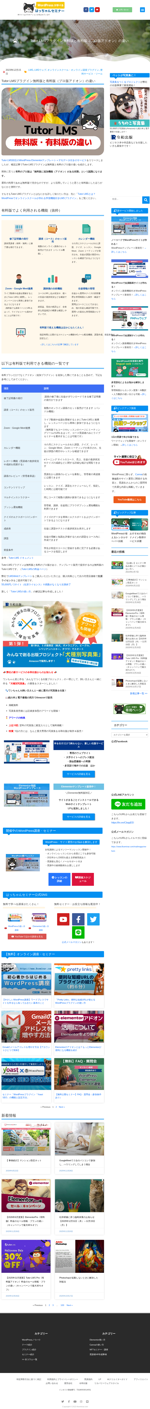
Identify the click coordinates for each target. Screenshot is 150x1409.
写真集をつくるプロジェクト (125, 82)
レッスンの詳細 (61, 879)
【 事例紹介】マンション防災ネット (24, 1160)
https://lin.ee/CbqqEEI (122, 822)
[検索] (146, 200)
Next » (62, 1107)
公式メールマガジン (72, 942)
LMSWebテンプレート (20, 576)
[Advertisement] (130, 169)
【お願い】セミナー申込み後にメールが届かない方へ (136, 566)
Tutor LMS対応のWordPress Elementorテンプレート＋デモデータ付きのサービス (44, 160)
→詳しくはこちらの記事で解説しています (59, 344)
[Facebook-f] (85, 9)
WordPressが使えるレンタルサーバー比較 (119, 537)
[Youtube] (97, 9)
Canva (138, 474)
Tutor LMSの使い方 (21, 591)
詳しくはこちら (130, 445)
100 (62, 1305)
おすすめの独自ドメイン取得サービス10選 (138, 537)
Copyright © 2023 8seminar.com (75, 1407)
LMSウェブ (40, 70)
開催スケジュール (84, 879)
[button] (142, 9)
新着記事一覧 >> (138, 693)
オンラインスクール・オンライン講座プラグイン (73, 70)
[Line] (78, 932)
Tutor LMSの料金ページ (34, 569)
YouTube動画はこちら (130, 499)
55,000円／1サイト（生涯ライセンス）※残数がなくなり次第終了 (36, 584)
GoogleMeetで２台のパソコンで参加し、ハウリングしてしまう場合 (136, 596)
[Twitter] (91, 9)
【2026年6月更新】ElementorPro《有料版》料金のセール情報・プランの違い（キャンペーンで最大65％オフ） (25, 1221)
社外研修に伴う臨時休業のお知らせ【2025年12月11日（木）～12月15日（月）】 (77, 1221)
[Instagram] (81, 1401)
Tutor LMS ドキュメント (21, 558)
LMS (30, 70)
